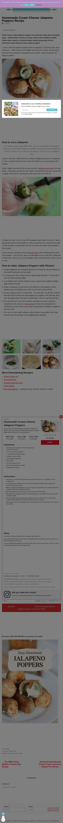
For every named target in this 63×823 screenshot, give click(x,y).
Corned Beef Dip (10, 380)
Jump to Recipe (9, 30)
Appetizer (4, 753)
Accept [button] (26, 5)
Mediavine (55, 821)
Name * (7, 806)
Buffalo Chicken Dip (11, 376)
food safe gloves (33, 253)
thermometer (29, 304)
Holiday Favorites (18, 753)
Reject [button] (32, 5)
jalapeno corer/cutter (45, 168)
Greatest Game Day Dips (13, 383)
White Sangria (9, 386)
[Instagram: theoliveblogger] (8, 594)
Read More (39, 5)
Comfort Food (10, 753)
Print (50, 442)
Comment (5, 784)
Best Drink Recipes (11, 389)
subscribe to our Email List (24, 606)
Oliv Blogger (6, 749)
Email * (31, 807)
